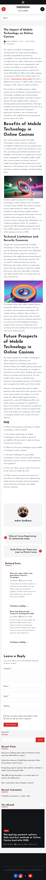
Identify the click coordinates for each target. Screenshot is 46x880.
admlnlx (14, 580)
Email (6, 696)
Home (5, 18)
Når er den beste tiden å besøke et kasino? (17, 783)
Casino (21, 41)
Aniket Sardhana (12, 41)
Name (6, 686)
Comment (8, 668)
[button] (39, 805)
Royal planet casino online (22, 79)
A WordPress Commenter (10, 796)
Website (7, 706)
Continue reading (18, 606)
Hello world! (26, 796)
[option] (23, 828)
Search (5, 732)
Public (6, 830)
